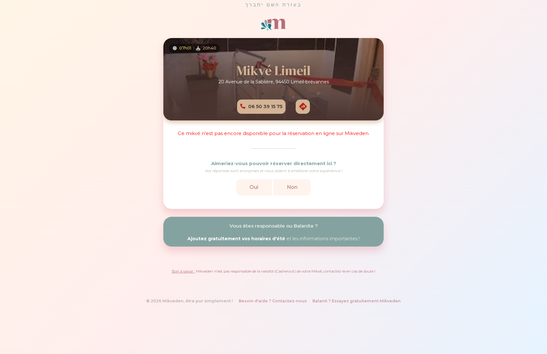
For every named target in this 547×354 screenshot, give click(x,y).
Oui (253, 187)
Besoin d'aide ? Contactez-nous (273, 301)
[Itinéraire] (302, 106)
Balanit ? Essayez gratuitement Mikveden (356, 301)
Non (292, 187)
